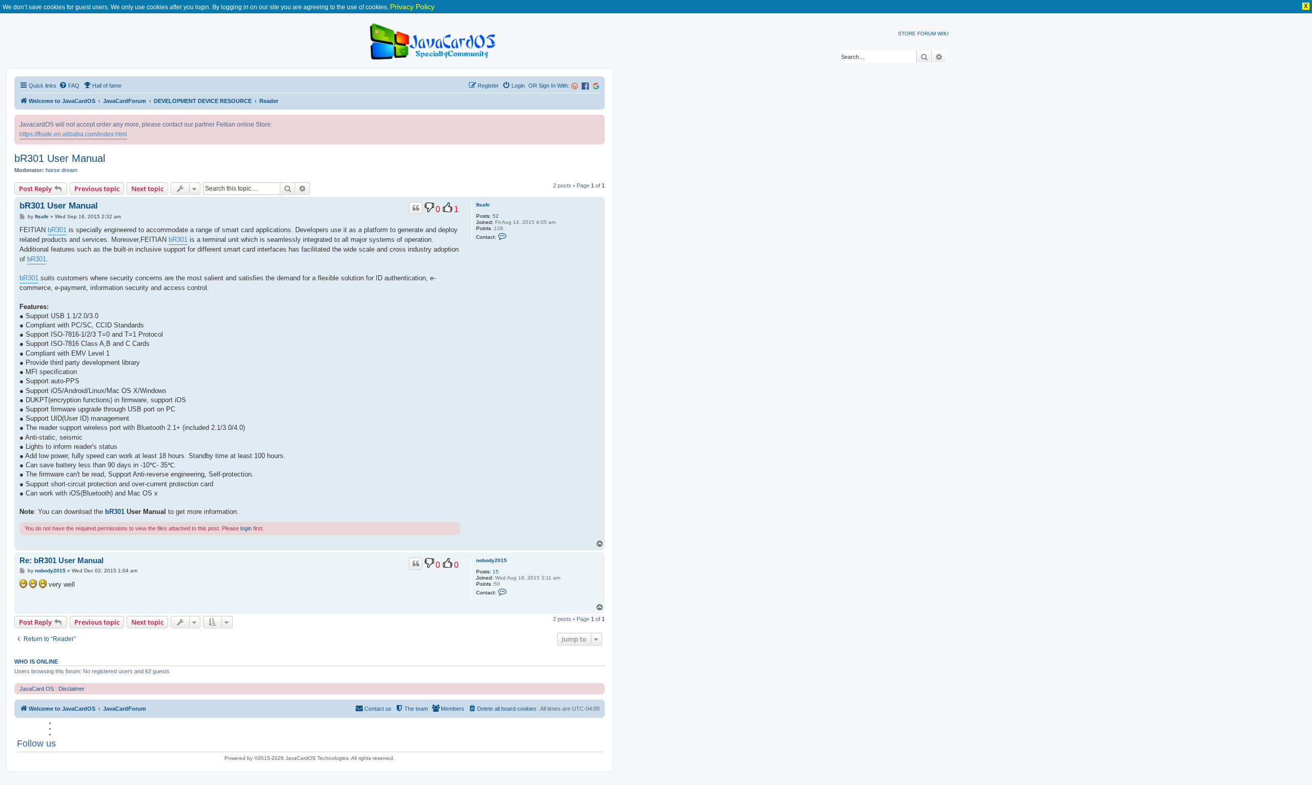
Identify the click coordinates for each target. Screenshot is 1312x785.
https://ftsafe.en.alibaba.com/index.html (73, 134)
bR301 (57, 230)
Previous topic (96, 188)
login (246, 528)
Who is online (36, 661)
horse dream (61, 170)
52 (496, 216)
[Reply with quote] (415, 208)
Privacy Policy (412, 7)
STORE (907, 33)
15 (496, 571)
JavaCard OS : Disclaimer (52, 689)
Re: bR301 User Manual (61, 560)
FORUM (926, 33)
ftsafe (483, 205)
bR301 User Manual (59, 158)
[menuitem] (69, 85)
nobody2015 (491, 560)
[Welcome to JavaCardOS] (433, 39)
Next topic (147, 188)
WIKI (943, 33)
